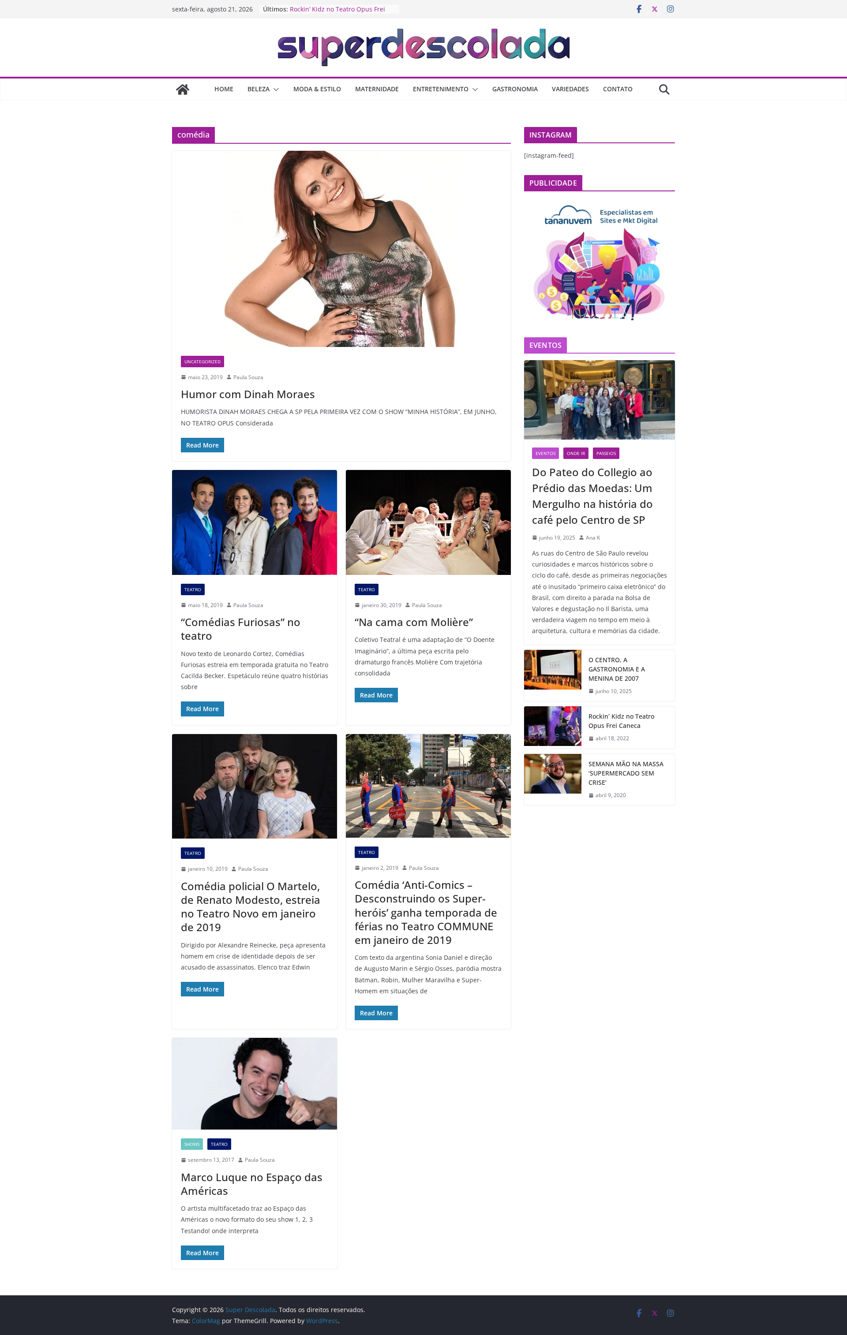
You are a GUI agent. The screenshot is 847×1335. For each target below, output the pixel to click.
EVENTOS (545, 453)
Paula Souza (248, 377)
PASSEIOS (606, 453)
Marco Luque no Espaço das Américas (251, 1184)
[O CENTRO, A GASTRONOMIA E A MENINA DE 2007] (552, 675)
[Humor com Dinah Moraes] (341, 249)
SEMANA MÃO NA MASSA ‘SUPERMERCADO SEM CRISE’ (625, 773)
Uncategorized (202, 361)
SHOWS (191, 1144)
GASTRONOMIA (515, 89)
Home (223, 89)
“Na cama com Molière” (414, 622)
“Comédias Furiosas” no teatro (240, 629)
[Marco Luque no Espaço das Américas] (254, 1084)
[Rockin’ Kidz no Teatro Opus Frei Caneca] (552, 727)
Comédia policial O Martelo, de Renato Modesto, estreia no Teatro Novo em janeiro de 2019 (250, 907)
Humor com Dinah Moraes (248, 394)
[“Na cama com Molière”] (428, 522)
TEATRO (192, 589)
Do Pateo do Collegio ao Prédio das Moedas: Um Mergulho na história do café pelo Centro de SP (592, 496)
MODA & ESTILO (317, 89)
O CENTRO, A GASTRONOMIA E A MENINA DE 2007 (616, 669)
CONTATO (618, 89)
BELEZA (258, 89)
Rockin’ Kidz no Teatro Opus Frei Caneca (621, 721)
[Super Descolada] (182, 89)
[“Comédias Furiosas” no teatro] (254, 522)
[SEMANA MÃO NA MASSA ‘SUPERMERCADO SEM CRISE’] (552, 779)
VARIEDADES (570, 89)
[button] (274, 89)
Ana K (593, 537)
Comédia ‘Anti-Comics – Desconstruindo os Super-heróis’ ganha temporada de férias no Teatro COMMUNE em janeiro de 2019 (426, 912)
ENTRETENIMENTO (440, 89)
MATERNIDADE (377, 89)
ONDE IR (576, 453)
